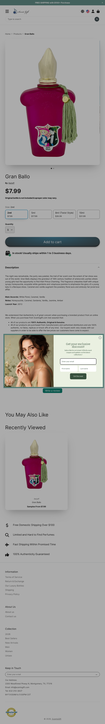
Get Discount (78, 376)
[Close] (100, 337)
